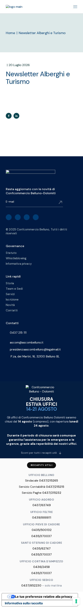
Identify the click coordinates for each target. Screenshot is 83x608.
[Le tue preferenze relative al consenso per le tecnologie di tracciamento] (76, 601)
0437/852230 (31, 585)
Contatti (12, 310)
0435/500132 (42, 530)
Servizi (10, 294)
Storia (10, 283)
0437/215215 (55, 487)
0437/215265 (48, 481)
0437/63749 (41, 505)
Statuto (11, 253)
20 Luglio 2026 (19, 65)
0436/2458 (41, 567)
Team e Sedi (14, 289)
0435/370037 (41, 536)
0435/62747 (41, 548)
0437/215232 (51, 493)
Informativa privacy (19, 264)
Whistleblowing (16, 258)
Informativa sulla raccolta (24, 603)
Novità (10, 305)
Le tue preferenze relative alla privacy (43, 597)
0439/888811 (41, 518)
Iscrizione (12, 299)
